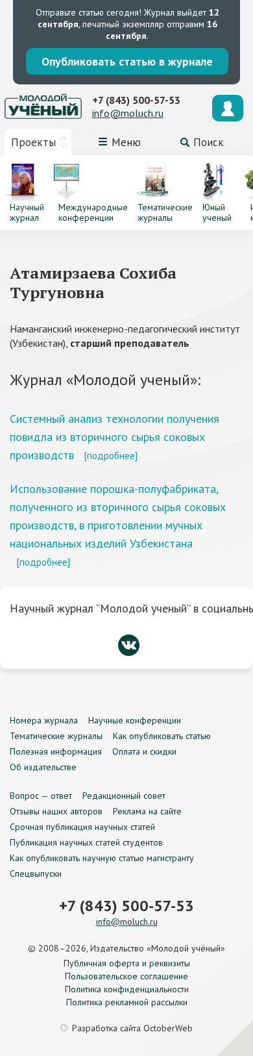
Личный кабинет (227, 108)
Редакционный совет (123, 795)
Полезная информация (56, 751)
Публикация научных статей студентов (86, 842)
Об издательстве (43, 767)
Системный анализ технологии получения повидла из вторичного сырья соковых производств (114, 436)
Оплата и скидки (144, 751)
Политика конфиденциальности (127, 989)
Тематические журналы (56, 736)
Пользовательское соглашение (126, 976)
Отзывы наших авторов (56, 811)
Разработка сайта (132, 1028)
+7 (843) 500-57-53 (136, 100)
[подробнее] (111, 455)
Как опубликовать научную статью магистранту (102, 858)
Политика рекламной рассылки (126, 1002)
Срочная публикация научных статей (82, 827)
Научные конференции (134, 720)
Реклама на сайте (147, 811)
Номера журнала (44, 720)
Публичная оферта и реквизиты (127, 963)
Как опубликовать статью (162, 736)
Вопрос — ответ (41, 795)
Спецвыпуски (36, 873)
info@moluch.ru (127, 113)
